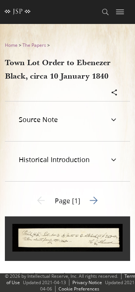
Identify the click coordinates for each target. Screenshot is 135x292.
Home (11, 45)
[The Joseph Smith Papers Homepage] (17, 12)
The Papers (34, 45)
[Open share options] (114, 93)
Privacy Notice (87, 282)
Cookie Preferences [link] (78, 289)
